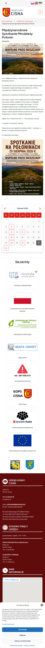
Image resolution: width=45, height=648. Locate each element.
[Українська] (40, 3)
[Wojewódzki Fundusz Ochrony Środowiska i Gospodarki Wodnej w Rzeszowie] (29, 464)
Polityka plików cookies (16, 645)
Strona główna (7, 21)
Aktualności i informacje (25, 21)
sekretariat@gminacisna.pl (16, 504)
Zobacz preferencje (22, 641)
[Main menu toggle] (40, 12)
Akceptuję (22, 630)
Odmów (22, 635)
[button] (42, 605)
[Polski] (33, 3)
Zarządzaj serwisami (8, 624)
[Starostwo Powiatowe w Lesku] (15, 465)
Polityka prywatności (29, 645)
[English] (37, 3)
